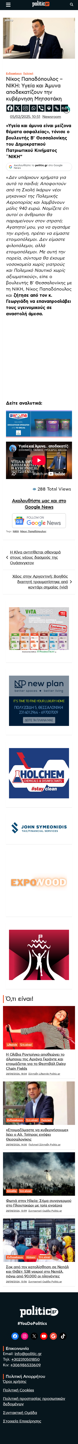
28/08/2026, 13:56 (16, 1281)
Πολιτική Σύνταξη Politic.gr (45, 1144)
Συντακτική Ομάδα (20, 1413)
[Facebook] (9, 108)
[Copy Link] (56, 108)
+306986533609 (25, 1365)
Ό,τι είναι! (26, 1044)
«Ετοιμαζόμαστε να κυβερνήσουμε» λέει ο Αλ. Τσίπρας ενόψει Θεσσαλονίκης (37, 1134)
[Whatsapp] (33, 108)
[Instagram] (25, 108)
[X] (17, 108)
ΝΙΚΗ (16, 531)
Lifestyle (12, 1044)
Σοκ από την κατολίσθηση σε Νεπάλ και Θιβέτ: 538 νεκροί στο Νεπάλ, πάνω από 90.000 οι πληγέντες (37, 1271)
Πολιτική (28, 73)
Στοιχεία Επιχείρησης (22, 1421)
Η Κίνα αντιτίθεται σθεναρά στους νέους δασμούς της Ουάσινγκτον (35, 557)
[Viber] (41, 108)
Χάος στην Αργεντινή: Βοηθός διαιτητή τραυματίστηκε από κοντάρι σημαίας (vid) (40, 582)
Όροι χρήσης (15, 1382)
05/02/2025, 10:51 (25, 117)
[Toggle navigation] (8, 4)
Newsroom (51, 117)
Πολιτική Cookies (18, 1390)
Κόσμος (31, 1257)
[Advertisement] (39, 359)
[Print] (48, 108)
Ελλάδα (11, 1191)
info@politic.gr (28, 1354)
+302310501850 (25, 1360)
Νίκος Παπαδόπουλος (33, 531)
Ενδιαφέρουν (14, 73)
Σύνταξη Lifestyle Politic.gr (44, 1074)
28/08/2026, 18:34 (16, 1074)
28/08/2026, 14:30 (16, 1144)
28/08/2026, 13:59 (16, 1211)
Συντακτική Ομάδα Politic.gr (45, 1211)
